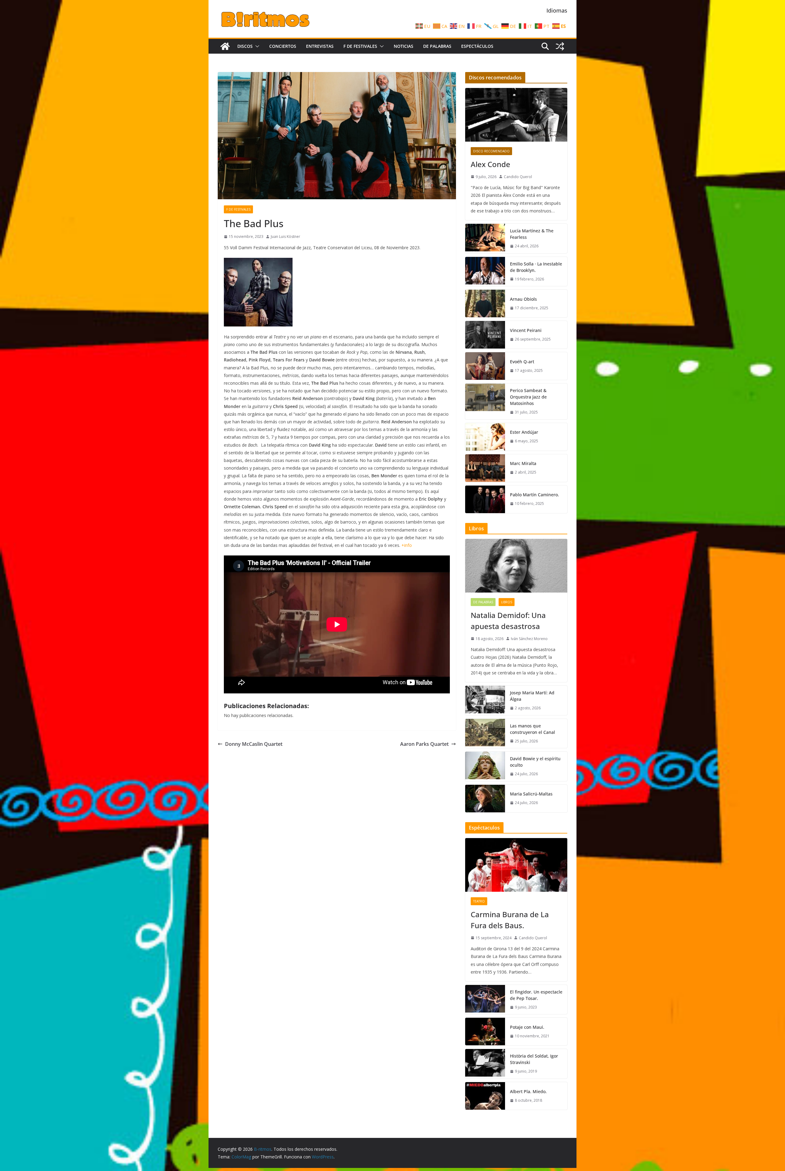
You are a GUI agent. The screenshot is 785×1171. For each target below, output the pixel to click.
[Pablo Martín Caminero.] (485, 499)
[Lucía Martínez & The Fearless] (485, 238)
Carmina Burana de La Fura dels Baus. (510, 919)
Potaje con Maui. (527, 1027)
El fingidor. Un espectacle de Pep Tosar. (536, 995)
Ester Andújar (524, 432)
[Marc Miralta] (485, 468)
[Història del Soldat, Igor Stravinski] (485, 1063)
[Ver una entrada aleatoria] (560, 46)
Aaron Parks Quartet (424, 744)
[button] (256, 46)
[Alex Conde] (516, 115)
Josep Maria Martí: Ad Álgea (532, 696)
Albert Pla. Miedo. (528, 1091)
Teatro (479, 901)
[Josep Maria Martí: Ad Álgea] (485, 700)
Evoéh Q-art (522, 361)
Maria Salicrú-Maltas (531, 794)
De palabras (437, 46)
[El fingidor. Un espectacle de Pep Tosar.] (485, 999)
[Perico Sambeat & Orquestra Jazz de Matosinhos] (485, 401)
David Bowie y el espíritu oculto (535, 762)
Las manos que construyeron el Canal (532, 729)
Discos (245, 46)
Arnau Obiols (523, 299)
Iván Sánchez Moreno (529, 638)
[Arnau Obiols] (485, 303)
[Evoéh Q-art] (485, 366)
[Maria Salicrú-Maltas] (485, 798)
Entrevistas (320, 46)
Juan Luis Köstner (285, 236)
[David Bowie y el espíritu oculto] (485, 766)
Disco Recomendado (491, 151)
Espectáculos (477, 46)
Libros (506, 602)
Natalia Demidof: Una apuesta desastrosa (508, 620)
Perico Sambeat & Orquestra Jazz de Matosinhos (528, 396)
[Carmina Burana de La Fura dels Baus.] (516, 865)
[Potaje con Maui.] (485, 1031)
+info (406, 545)
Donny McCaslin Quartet (253, 744)
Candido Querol (518, 176)
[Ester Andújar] (485, 437)
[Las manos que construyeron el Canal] (485, 733)
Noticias (403, 46)
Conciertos (282, 46)
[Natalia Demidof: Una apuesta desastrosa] (516, 566)
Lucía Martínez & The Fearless (531, 234)
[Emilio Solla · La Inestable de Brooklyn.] (485, 271)
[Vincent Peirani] (485, 335)
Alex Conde (490, 164)
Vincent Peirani (526, 330)
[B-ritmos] (225, 46)
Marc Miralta (523, 463)
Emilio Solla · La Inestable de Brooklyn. (536, 267)
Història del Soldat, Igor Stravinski (534, 1059)
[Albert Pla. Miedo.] (485, 1096)
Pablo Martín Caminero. (534, 495)
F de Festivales (360, 46)
